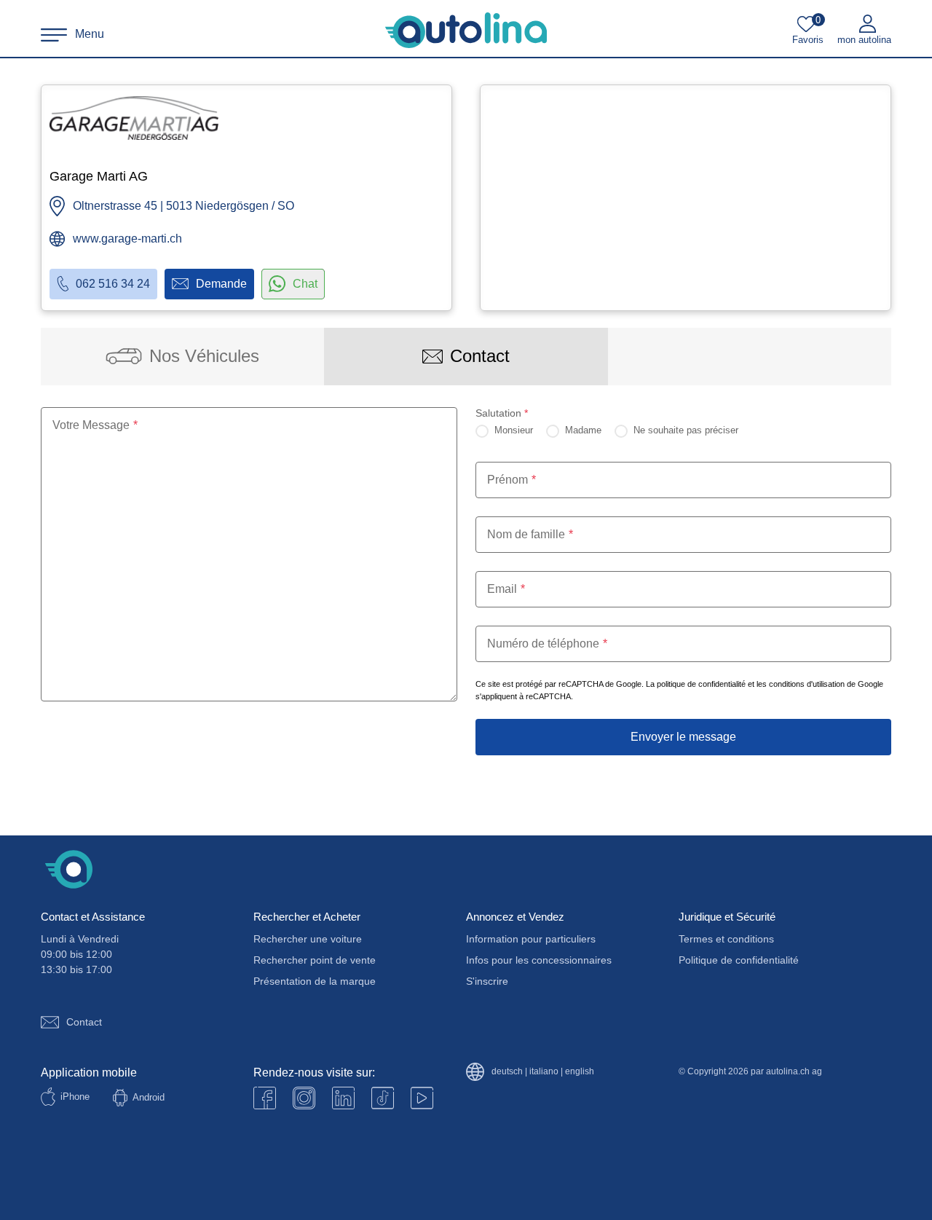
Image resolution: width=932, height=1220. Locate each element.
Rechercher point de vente (314, 960)
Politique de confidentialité (739, 960)
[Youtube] (304, 1098)
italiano (543, 1072)
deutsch (507, 1072)
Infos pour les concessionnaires (539, 960)
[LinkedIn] (343, 1098)
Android (149, 1097)
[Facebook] (264, 1098)
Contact (84, 1022)
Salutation (501, 413)
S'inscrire (487, 981)
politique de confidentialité (701, 684)
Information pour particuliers (531, 939)
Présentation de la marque (314, 981)
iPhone (75, 1096)
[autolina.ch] (466, 30)
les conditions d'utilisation (801, 684)
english (579, 1072)
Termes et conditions (726, 939)
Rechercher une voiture (307, 939)
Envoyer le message (683, 737)
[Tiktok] (382, 1098)
